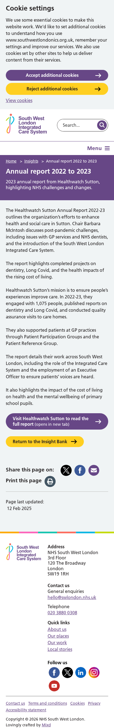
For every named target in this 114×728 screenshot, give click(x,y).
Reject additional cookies (52, 89)
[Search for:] (76, 125)
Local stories (60, 649)
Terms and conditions (47, 703)
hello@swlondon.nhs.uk (72, 597)
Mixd (46, 724)
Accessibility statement (26, 709)
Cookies (77, 703)
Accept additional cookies (52, 75)
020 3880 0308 (62, 612)
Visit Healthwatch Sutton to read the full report (51, 421)
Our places (58, 636)
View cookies (19, 100)
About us (57, 629)
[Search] (102, 125)
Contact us (15, 703)
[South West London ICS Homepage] (26, 124)
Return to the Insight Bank (40, 441)
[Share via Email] (93, 470)
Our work (57, 642)
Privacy (94, 703)
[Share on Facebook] (80, 470)
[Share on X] (66, 470)
